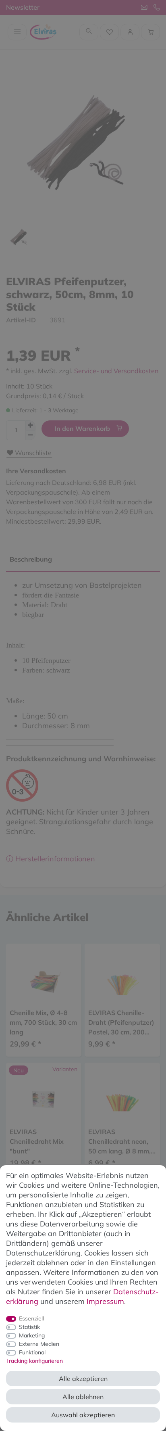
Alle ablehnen (83, 1397)
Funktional (32, 1352)
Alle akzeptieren (83, 1379)
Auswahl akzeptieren (83, 1415)
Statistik (29, 1327)
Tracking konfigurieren (34, 1360)
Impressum (105, 1301)
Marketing (32, 1335)
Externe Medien (39, 1343)
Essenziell (31, 1318)
